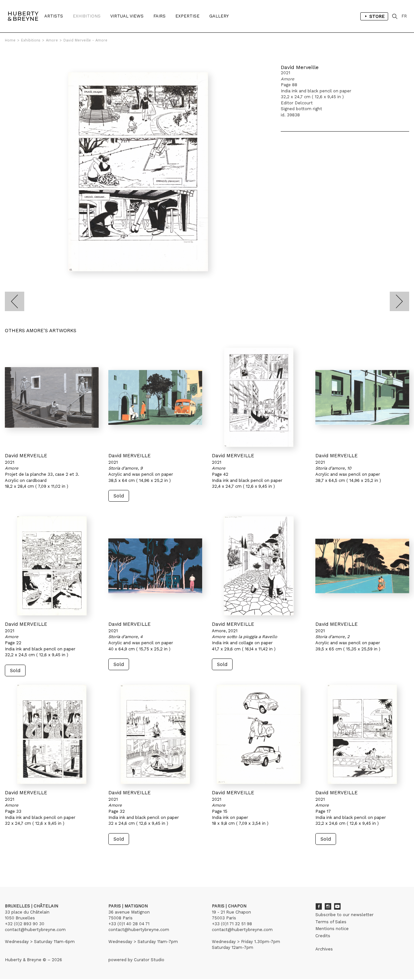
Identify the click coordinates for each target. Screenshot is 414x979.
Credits (322, 935)
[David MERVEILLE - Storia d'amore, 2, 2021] (362, 565)
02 (16, 857)
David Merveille (300, 67)
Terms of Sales (330, 921)
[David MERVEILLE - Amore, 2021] (52, 397)
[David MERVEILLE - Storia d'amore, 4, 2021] (155, 565)
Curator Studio (149, 959)
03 (23, 857)
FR (404, 16)
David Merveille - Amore (85, 40)
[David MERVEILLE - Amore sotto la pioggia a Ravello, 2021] (259, 565)
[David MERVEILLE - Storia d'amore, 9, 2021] (155, 397)
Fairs (159, 16)
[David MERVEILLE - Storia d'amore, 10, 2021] (362, 397)
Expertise (187, 16)
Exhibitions (87, 16)
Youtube (337, 906)
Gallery (219, 16)
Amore (52, 40)
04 (29, 857)
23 (43, 857)
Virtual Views (127, 16)
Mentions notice (332, 928)
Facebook (318, 906)
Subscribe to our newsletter (344, 914)
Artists (53, 16)
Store (377, 16)
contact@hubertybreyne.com (35, 929)
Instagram (328, 906)
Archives (324, 949)
